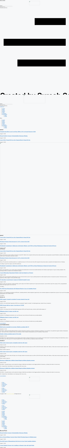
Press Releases (4, 114)
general (1, 129)
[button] (34, 5)
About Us (3, 383)
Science (3, 110)
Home (3, 382)
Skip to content (2, 0)
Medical (3, 111)
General (3, 108)
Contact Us (4, 385)
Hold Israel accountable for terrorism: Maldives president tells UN (14, 327)
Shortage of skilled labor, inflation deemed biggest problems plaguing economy (17, 360)
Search (1, 6)
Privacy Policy (4, 384)
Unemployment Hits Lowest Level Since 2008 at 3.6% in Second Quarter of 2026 (18, 131)
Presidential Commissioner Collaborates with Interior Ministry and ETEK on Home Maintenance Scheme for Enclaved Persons (28, 245)
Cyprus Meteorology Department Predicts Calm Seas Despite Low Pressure (16, 272)
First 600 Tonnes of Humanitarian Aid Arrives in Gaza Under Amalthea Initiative (18, 441)
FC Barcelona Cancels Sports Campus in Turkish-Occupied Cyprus (15, 279)
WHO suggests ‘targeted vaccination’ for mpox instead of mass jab (14, 299)
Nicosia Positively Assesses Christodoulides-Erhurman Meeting (13, 135)
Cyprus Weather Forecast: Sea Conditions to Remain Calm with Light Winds (17, 445)
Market (3, 109)
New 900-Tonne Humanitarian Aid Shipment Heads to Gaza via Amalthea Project (18, 288)
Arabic (5, 115)
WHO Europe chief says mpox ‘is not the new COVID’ (12, 305)
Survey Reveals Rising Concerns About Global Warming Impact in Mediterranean (18, 437)
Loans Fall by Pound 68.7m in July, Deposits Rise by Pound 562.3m (15, 140)
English (5, 116)
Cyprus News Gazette (10, 393)
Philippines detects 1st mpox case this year (9, 311)
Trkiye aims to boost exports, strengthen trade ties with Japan (13, 342)
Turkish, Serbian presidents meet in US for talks (10, 333)
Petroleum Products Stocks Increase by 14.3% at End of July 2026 (14, 241)
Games (3, 112)
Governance (4, 113)
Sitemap (3, 386)
